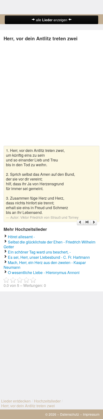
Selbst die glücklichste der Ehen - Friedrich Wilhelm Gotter (49, 244)
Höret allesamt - (21, 236)
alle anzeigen (51, 19)
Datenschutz (69, 414)
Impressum (91, 414)
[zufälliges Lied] (87, 222)
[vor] (93, 222)
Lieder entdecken (16, 401)
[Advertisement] (51, 94)
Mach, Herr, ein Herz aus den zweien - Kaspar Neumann (45, 265)
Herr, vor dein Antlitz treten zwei (28, 406)
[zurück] (80, 222)
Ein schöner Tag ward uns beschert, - (39, 252)
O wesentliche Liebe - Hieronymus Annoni (44, 272)
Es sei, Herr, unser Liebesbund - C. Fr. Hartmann (49, 257)
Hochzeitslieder (47, 401)
